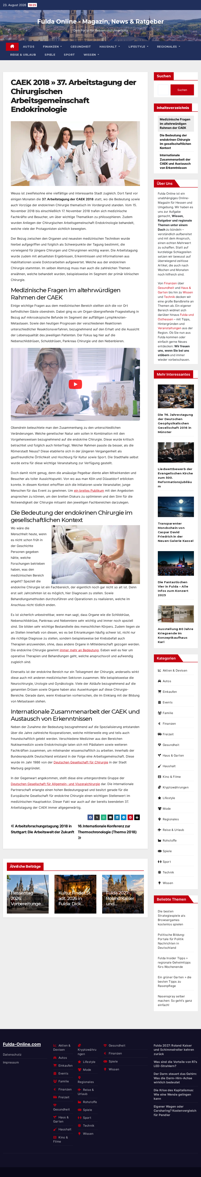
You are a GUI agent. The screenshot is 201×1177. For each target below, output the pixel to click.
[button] (138, 893)
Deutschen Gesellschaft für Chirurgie (81, 762)
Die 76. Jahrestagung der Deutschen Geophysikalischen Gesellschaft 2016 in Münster (175, 423)
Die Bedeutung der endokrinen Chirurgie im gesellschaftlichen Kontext (175, 141)
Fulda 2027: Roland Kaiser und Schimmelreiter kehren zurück (174, 1050)
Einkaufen (170, 692)
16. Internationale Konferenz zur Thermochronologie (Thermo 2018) (107, 829)
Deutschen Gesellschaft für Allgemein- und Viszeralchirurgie (55, 784)
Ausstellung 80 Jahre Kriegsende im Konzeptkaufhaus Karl (175, 635)
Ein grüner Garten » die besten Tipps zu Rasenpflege (175, 981)
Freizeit (168, 734)
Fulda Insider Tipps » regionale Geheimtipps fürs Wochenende (174, 962)
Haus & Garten (173, 755)
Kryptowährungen (176, 787)
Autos (29, 46)
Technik (169, 297)
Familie (168, 713)
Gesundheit (80, 46)
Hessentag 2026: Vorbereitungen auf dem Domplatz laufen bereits (27, 906)
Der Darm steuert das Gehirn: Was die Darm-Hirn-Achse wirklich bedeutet (175, 1078)
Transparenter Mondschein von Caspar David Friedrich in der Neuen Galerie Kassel (176, 532)
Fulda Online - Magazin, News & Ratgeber (100, 21)
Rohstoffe (170, 840)
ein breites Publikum (89, 490)
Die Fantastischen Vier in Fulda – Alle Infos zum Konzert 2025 (173, 588)
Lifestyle (137, 46)
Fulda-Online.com (22, 1044)
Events (168, 702)
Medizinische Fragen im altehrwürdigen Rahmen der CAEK (175, 123)
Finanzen (51, 46)
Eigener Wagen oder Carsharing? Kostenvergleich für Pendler (175, 1111)
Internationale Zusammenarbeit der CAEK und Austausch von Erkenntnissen (175, 161)
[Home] (12, 47)
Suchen (164, 76)
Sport (69, 54)
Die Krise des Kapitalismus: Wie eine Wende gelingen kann (174, 1094)
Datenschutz (12, 1054)
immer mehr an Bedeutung (79, 650)
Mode (167, 808)
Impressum (11, 1062)
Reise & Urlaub (23, 54)
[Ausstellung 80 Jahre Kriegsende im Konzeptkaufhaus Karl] (176, 615)
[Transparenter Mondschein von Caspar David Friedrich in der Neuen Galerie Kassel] (176, 508)
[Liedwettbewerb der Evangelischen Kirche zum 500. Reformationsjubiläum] (176, 454)
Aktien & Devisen (175, 670)
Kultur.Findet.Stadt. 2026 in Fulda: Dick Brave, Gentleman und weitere (74, 906)
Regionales (167, 46)
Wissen (90, 54)
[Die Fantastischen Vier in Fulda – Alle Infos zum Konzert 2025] (176, 565)
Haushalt (109, 46)
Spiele (50, 54)
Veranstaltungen (169, 328)
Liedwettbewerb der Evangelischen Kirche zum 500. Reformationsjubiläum (175, 477)
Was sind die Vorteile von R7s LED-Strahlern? (175, 1064)
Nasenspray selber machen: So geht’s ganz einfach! (175, 1000)
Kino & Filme (172, 777)
